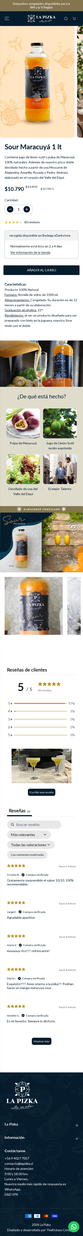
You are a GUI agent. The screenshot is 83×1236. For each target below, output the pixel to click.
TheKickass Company (61, 1230)
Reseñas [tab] (19, 810)
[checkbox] (27, 855)
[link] (41, 1095)
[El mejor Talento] (60, 469)
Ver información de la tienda (30, 252)
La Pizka (45, 1225)
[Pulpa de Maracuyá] (23, 423)
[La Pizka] (41, 18)
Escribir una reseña (41, 792)
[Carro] (74, 18)
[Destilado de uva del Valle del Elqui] (23, 469)
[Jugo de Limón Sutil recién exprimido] (60, 423)
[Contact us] (73, 1226)
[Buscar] (66, 18)
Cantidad (11, 200)
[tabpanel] (41, 934)
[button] (7, 18)
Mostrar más (42, 1041)
